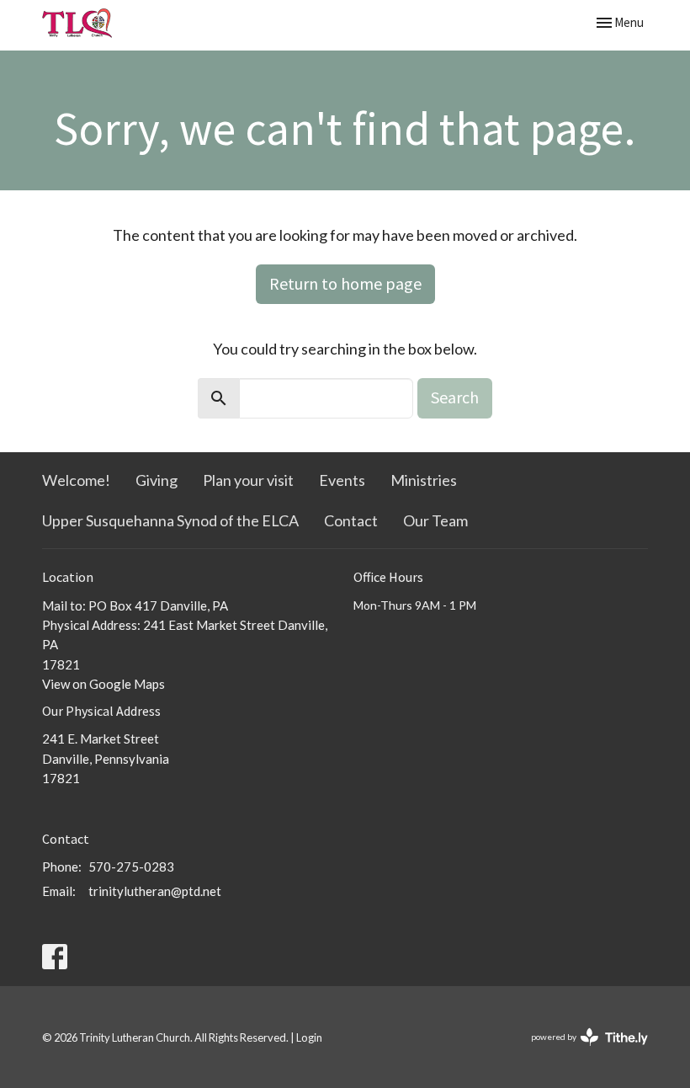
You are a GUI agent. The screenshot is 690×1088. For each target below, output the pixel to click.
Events (342, 480)
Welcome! (76, 480)
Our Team (435, 520)
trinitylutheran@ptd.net (154, 891)
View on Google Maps (103, 683)
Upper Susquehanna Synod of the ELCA (170, 520)
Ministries (423, 480)
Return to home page (345, 283)
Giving (156, 480)
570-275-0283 (131, 866)
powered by (581, 1051)
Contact (351, 520)
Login (309, 1037)
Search (455, 397)
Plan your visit (248, 480)
